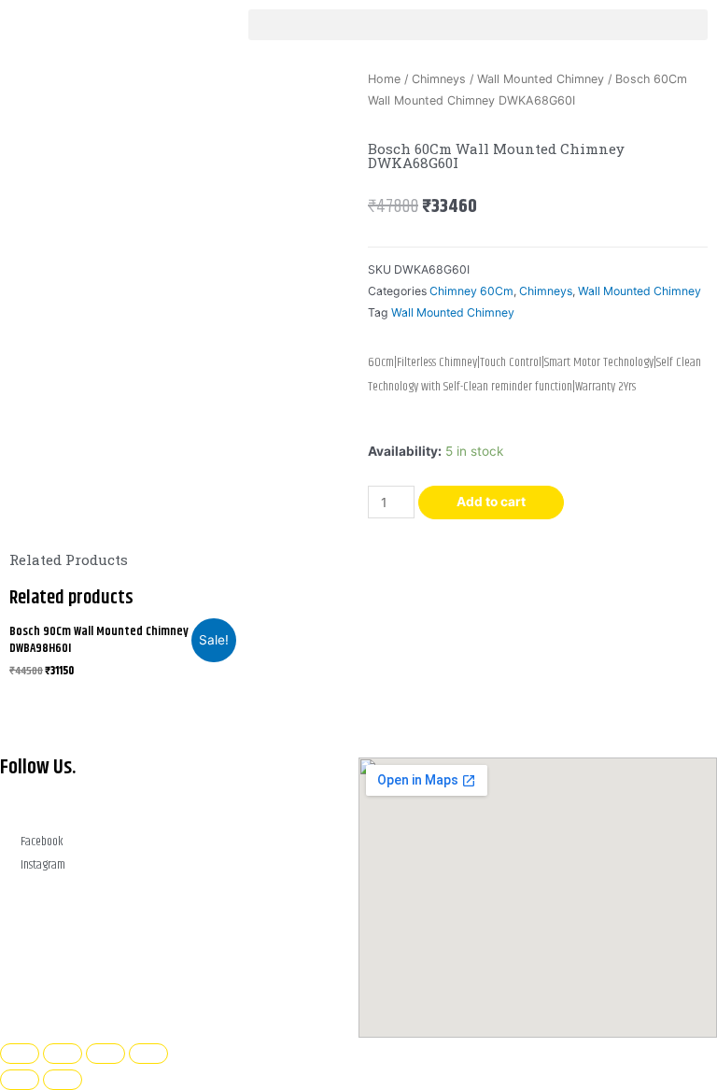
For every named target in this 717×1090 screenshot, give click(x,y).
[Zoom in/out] (19, 1053)
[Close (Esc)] (148, 1053)
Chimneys (439, 79)
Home (384, 79)
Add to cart (491, 501)
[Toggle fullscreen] (62, 1053)
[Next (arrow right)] (62, 1079)
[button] (478, 24)
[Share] (105, 1053)
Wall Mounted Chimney (540, 79)
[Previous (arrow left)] (19, 1079)
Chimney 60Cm (471, 291)
